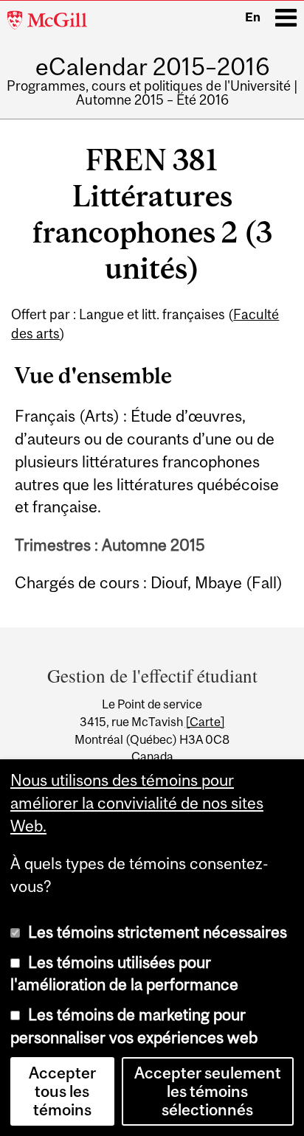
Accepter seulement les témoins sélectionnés (207, 1091)
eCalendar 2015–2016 (152, 67)
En (252, 17)
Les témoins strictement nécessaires (157, 932)
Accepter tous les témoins (62, 1091)
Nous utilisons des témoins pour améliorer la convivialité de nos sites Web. (136, 803)
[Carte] (205, 721)
